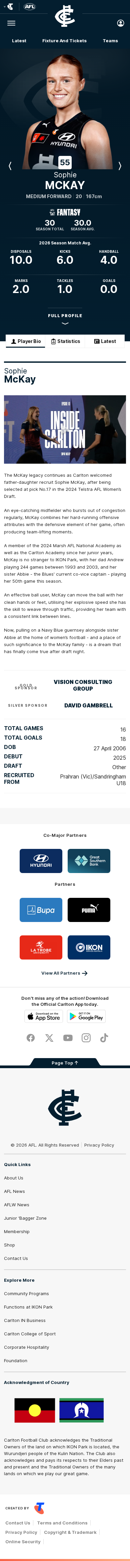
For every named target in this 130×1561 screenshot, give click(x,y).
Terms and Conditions (62, 1522)
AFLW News (16, 1204)
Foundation (15, 1360)
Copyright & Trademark (70, 1532)
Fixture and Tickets (64, 40)
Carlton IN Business (25, 1320)
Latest (19, 40)
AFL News (14, 1191)
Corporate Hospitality (26, 1347)
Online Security (23, 1541)
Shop (9, 1245)
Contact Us (16, 1258)
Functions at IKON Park (28, 1307)
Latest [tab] (108, 341)
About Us (13, 1177)
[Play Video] (65, 429)
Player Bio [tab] (29, 341)
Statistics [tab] (68, 341)
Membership (17, 1231)
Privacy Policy (99, 1145)
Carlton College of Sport (30, 1333)
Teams (110, 40)
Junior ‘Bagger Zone (25, 1218)
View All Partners (60, 973)
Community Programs (26, 1293)
